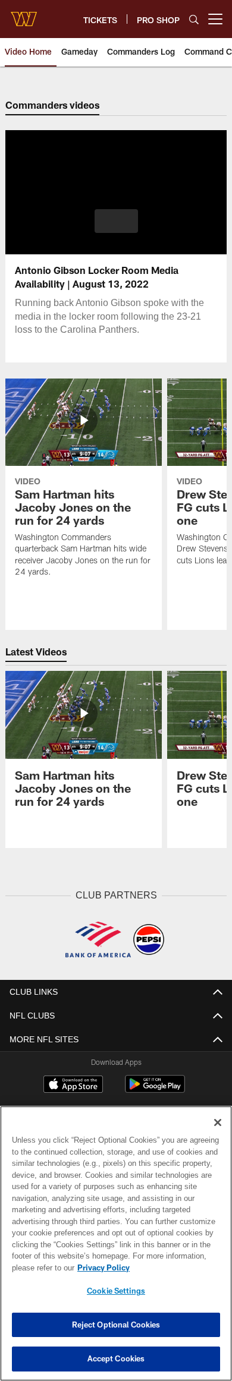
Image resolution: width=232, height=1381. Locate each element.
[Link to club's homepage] (24, 14)
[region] (116, 1243)
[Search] (194, 19)
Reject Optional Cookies (116, 1324)
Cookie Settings (116, 1290)
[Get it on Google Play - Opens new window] (155, 1089)
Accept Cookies (116, 1358)
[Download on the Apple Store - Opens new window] (73, 1085)
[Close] (218, 1122)
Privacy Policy (101, 1267)
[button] (116, 221)
